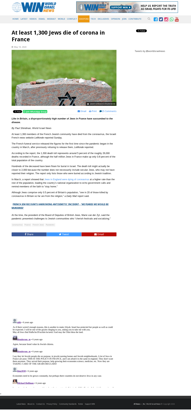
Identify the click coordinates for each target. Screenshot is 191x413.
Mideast (51, 19)
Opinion (115, 19)
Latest (24, 19)
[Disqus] (64, 276)
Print (94, 111)
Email (83, 111)
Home (15, 19)
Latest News (21, 404)
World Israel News (153, 404)
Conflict (72, 19)
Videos (33, 19)
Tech (93, 19)
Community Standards (67, 404)
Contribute (134, 19)
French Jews (38, 225)
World (61, 19)
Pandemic (50, 225)
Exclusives (103, 19)
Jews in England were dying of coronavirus (66, 179)
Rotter (80, 404)
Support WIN (90, 404)
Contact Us (40, 404)
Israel (42, 19)
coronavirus (17, 225)
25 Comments (109, 111)
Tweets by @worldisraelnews (150, 51)
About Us (30, 404)
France (28, 225)
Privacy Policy (52, 404)
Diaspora (84, 19)
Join (124, 19)
